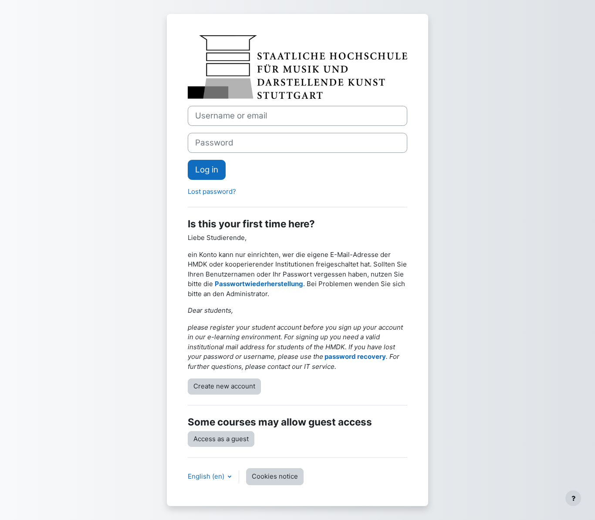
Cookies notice (275, 476)
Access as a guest (221, 439)
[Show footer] (573, 498)
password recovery (355, 356)
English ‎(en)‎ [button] (207, 476)
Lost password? (212, 191)
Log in (206, 170)
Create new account (224, 386)
